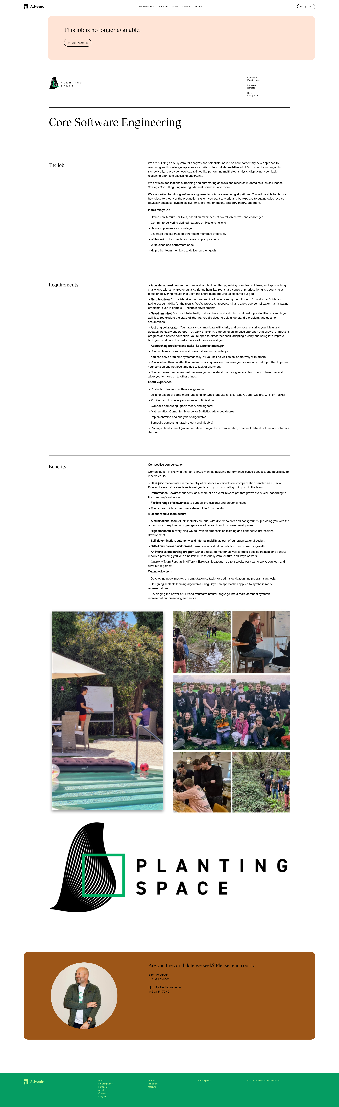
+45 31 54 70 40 (158, 991)
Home (101, 1080)
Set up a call (306, 6)
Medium (152, 1087)
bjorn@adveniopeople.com (165, 987)
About (175, 6)
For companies (146, 6)
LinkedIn (152, 1080)
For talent (163, 6)
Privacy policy (204, 1080)
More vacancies (80, 42)
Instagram (153, 1083)
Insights (198, 6)
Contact (186, 6)
